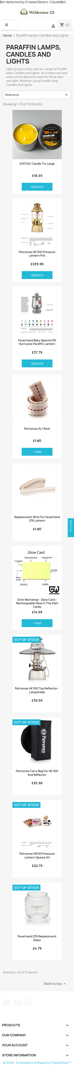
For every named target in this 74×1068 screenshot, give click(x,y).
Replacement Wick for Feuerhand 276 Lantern (37, 518)
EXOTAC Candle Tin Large (37, 163)
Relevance (37, 94)
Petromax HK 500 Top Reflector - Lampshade (37, 690)
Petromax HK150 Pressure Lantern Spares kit (37, 855)
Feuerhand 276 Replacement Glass (37, 938)
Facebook (6, 1002)
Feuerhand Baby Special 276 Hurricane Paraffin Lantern (37, 342)
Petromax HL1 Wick (37, 429)
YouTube (17, 1002)
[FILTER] (71, 534)
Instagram (28, 1002)
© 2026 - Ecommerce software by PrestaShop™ (37, 1063)
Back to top (55, 983)
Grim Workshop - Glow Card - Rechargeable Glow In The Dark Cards (37, 603)
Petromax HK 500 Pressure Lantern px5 (37, 253)
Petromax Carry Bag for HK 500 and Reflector (37, 772)
